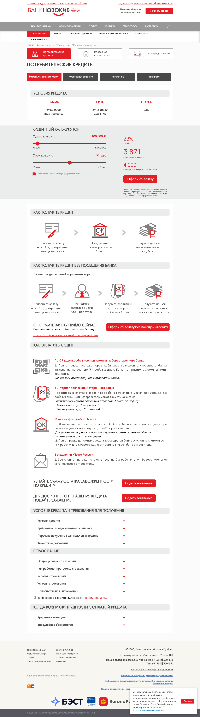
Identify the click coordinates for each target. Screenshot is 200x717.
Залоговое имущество (67, 654)
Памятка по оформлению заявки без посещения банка (65, 335)
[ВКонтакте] (32, 686)
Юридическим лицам (37, 654)
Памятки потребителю (66, 658)
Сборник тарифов (64, 650)
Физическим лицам (36, 650)
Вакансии (61, 661)
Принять (188, 701)
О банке (30, 658)
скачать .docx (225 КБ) (96, 598)
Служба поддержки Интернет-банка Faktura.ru (145, 3)
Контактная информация (39, 661)
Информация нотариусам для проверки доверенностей (147, 676)
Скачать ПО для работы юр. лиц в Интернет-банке (57, 3)
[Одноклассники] (29, 686)
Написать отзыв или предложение (152, 669)
